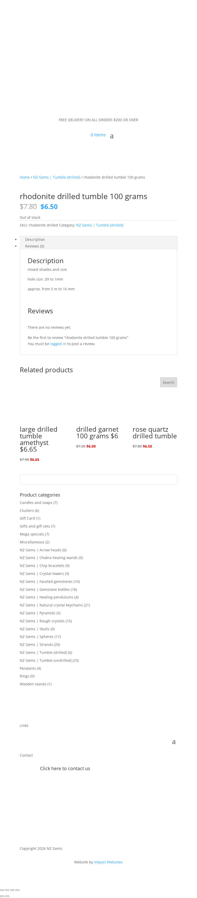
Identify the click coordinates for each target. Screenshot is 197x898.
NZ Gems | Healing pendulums (46, 597)
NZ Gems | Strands (36, 644)
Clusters (27, 510)
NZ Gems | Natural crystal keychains (51, 605)
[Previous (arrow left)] (2, 896)
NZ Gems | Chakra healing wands (49, 557)
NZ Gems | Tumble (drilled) (56, 177)
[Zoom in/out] (2, 890)
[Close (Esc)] (17, 890)
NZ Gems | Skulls (35, 628)
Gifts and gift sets (35, 526)
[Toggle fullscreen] (7, 890)
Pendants (28, 668)
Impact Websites (108, 862)
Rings (24, 676)
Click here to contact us (65, 768)
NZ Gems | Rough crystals (42, 620)
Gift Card (27, 518)
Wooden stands (33, 684)
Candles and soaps (36, 502)
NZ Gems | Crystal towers (42, 573)
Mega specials (32, 534)
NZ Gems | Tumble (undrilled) (46, 660)
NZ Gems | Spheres (37, 636)
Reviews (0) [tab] (34, 246)
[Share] (12, 890)
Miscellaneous (32, 542)
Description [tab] (35, 239)
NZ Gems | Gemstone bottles (45, 589)
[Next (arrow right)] (7, 896)
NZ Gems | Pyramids (37, 613)
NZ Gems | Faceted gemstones (46, 581)
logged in (58, 343)
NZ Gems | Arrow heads (40, 550)
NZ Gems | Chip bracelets (42, 565)
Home (25, 177)
